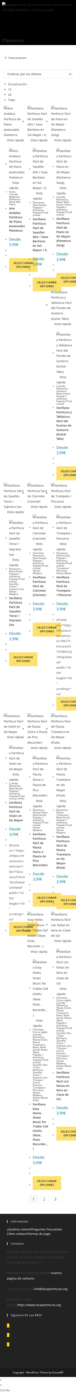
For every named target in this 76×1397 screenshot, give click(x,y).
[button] (38, 20)
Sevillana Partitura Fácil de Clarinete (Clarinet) (39, 586)
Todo (11, 100)
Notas (67, 1018)
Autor (12, 191)
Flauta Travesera (62, 814)
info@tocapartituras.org (51, 1289)
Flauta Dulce (40, 812)
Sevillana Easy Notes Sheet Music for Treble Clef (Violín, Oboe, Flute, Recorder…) (40, 1126)
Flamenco (14, 199)
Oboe (36, 1052)
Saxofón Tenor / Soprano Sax (16, 586)
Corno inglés (40, 1032)
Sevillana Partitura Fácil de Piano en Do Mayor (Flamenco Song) (63, 232)
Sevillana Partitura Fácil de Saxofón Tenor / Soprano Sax (15, 611)
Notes (44, 1049)
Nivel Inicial (39, 205)
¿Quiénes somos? (19, 1229)
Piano (12, 204)
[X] (8, 1326)
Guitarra (61, 391)
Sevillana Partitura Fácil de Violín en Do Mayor (16, 811)
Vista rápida (15, 140)
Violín (21, 798)
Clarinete (38, 553)
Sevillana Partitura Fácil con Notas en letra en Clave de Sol (62, 1085)
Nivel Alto (14, 202)
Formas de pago (39, 1234)
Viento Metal (63, 573)
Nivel (59, 202)
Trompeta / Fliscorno (62, 569)
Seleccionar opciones (23, 265)
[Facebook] (8, 1335)
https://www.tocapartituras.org (39, 1305)
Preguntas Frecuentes (46, 1229)
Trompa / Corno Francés (38, 1082)
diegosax (14, 197)
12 (9, 89)
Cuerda (13, 194)
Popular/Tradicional (40, 214)
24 (9, 95)
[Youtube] (8, 1344)
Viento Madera (13, 593)
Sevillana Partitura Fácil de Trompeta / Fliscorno (63, 586)
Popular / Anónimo (38, 209)
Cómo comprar (17, 1234)
